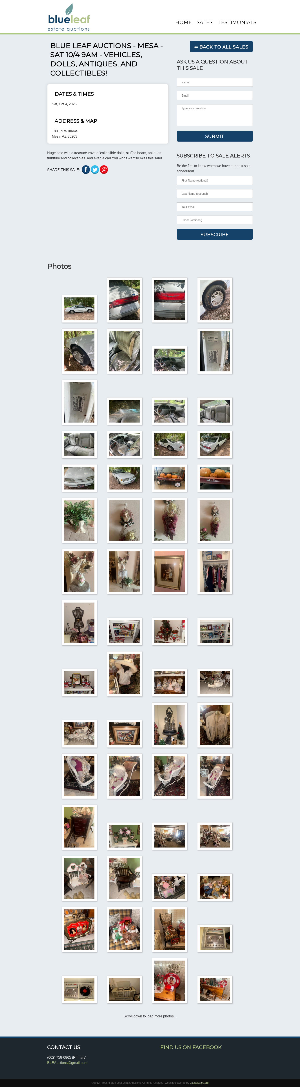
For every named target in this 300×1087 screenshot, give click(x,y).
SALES (205, 22)
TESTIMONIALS (237, 22)
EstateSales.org (199, 1082)
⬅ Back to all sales (221, 47)
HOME (183, 22)
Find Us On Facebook (191, 1047)
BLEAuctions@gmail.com (67, 1063)
